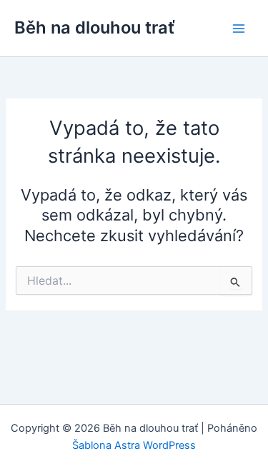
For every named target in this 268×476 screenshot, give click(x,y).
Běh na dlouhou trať (94, 27)
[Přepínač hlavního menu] (239, 29)
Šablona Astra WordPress (134, 445)
